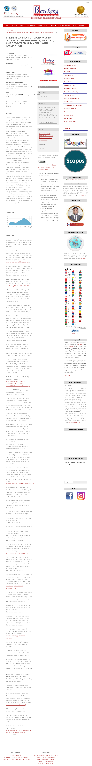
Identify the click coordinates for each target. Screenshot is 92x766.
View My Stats (75, 333)
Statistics (66, 125)
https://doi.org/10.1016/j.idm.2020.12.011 (17, 553)
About (53, 25)
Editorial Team (31, 25)
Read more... (68, 375)
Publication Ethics (43, 25)
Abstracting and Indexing (71, 92)
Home (7, 25)
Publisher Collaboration (70, 101)
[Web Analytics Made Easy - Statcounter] (75, 331)
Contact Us (67, 128)
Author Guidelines (69, 82)
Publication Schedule (70, 108)
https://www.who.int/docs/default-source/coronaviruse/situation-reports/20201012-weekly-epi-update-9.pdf (18, 383)
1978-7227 (81, 344)
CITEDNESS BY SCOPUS (64, 25)
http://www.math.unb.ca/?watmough (16, 705)
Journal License (68, 111)
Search (82, 25)
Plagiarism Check (69, 95)
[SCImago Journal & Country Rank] (75, 179)
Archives (14, 25)
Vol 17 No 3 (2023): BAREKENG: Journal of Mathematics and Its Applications (29, 32)
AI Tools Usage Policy (70, 121)
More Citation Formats (47, 122)
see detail (82, 195)
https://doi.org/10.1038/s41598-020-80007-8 (18, 286)
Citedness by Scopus (70, 65)
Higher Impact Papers (70, 68)
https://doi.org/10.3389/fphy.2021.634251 (17, 262)
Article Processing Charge (71, 98)
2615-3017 (71, 346)
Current (21, 25)
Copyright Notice (68, 115)
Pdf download (44, 87)
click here (78, 419)
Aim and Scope (68, 75)
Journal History (68, 118)
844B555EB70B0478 (74, 422)
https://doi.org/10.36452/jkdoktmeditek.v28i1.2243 (20, 483)
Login (74, 25)
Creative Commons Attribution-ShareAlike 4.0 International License (47, 167)
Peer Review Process (70, 88)
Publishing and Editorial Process (73, 105)
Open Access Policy (69, 85)
